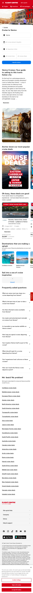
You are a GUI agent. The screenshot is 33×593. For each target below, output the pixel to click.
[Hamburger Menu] (3, 3)
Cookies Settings (16, 580)
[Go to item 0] (15, 140)
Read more (6, 102)
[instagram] (8, 531)
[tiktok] (12, 531)
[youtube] (21, 531)
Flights (6, 6)
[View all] (12, 278)
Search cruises (16, 62)
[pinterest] (25, 531)
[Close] (31, 567)
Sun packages (26, 6)
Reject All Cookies (16, 585)
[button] (31, 296)
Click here (19, 548)
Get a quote (24, 2)
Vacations (15, 6)
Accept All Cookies (16, 589)
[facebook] (4, 531)
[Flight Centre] (11, 2)
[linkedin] (16, 531)
